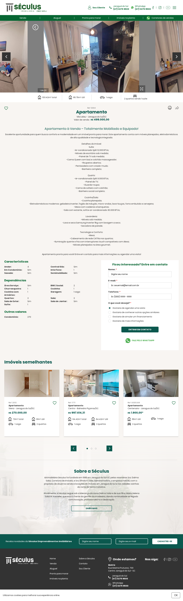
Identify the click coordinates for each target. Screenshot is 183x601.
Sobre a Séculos (87, 558)
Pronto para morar (91, 17)
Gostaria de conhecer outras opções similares (136, 312)
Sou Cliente (84, 568)
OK (176, 595)
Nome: (112, 269)
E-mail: (112, 280)
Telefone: (114, 291)
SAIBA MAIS (91, 508)
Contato (83, 563)
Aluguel (57, 17)
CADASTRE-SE (164, 541)
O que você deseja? (119, 303)
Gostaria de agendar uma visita (129, 308)
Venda (22, 17)
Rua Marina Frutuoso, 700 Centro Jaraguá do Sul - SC (121, 569)
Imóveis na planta (126, 17)
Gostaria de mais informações (128, 321)
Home (53, 558)
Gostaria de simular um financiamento (132, 316)
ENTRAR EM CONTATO (140, 329)
